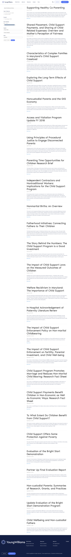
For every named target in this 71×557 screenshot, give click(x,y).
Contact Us (11, 553)
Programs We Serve (30, 545)
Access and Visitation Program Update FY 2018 (44, 119)
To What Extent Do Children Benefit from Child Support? (47, 417)
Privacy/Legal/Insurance (46, 553)
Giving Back (55, 545)
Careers (34, 2)
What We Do (17, 2)
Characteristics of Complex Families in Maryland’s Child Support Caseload (47, 56)
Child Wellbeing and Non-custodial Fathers (46, 521)
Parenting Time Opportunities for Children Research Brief (45, 162)
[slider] (3, 25)
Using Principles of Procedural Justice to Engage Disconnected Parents (45, 140)
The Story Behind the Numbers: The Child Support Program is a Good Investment (47, 246)
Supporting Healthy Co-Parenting (46, 7)
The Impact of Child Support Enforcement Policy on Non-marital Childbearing (46, 330)
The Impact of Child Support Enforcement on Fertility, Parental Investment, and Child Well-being (46, 352)
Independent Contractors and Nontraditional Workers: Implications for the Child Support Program (46, 185)
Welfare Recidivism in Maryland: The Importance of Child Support (45, 289)
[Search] (53, 2)
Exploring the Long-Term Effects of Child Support (46, 79)
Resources (29, 2)
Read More (28, 18)
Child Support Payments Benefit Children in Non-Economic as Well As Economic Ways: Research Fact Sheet (46, 396)
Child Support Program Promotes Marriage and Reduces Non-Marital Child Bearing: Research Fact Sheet (47, 373)
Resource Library (43, 545)
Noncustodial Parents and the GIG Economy (46, 100)
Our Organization (56, 543)
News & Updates (43, 543)
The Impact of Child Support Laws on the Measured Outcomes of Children (46, 267)
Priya (39, 2)
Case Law (7, 14)
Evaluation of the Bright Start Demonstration (43, 453)
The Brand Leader (59, 553)
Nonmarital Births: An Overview (44, 206)
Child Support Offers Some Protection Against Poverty (42, 435)
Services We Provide (30, 543)
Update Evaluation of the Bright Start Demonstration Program (45, 504)
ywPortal (4, 553)
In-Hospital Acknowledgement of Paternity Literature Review (45, 309)
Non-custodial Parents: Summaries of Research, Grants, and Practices (46, 487)
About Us (23, 2)
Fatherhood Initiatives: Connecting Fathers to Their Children (46, 225)
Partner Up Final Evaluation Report (46, 469)
